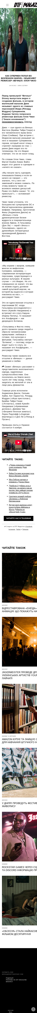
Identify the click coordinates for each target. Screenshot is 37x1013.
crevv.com (10, 1010)
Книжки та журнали (9, 736)
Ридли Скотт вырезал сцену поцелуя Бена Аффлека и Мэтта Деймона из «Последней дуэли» (20, 508)
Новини (4, 864)
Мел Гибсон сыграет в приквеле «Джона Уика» (19, 480)
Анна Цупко (23, 85)
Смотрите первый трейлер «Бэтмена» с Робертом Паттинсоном (20, 498)
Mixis (10, 1012)
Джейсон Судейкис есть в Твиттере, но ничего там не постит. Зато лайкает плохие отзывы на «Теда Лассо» (21, 489)
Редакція (9, 978)
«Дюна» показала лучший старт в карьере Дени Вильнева (20, 467)
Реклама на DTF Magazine (16, 980)
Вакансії (9, 981)
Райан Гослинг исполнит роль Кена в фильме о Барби (21, 474)
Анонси (4, 605)
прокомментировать (13, 122)
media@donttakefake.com (12, 974)
